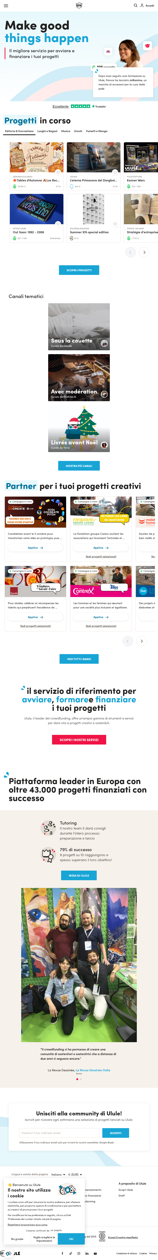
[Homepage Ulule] (79, 5)
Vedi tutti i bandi (79, 659)
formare (72, 698)
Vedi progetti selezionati (101, 556)
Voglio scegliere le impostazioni (44, 1238)
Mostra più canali (79, 466)
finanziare (115, 698)
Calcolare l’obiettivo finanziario (82, 1134)
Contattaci (18, 1140)
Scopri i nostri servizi (79, 739)
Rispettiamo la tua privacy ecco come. (28, 1224)
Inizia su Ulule (79, 875)
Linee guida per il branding (28, 1157)
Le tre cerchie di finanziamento (82, 1128)
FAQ (14, 1134)
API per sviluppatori (24, 1151)
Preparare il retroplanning (79, 1140)
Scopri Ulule (125, 1128)
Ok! (71, 1239)
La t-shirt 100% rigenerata (85, 1008)
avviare (37, 698)
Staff (121, 1134)
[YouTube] (95, 1192)
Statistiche (18, 1145)
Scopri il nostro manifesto (123, 1175)
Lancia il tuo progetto (25, 1128)
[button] (8, 1253)
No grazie (17, 1239)
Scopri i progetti (79, 270)
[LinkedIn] (87, 1192)
